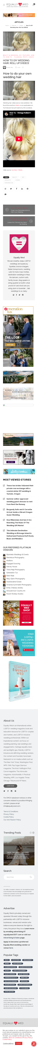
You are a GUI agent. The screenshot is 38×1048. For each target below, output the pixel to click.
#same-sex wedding (11, 988)
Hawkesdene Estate (13, 582)
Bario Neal (10, 576)
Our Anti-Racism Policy (12, 820)
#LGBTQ (7, 970)
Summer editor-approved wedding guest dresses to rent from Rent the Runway (19, 501)
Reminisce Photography (15, 558)
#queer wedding (10, 984)
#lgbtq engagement (20, 970)
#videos (18, 180)
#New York (24, 977)
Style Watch (23, 208)
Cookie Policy (9, 817)
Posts (25, 57)
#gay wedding (17, 963)
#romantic (8, 180)
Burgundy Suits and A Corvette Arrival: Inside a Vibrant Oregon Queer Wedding (19, 512)
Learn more (10, 786)
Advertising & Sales (12, 938)
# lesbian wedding (10, 967)
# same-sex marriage (25, 984)
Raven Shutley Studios (14, 594)
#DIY (23, 177)
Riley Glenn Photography (15, 579)
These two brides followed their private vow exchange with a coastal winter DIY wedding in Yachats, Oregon (20, 490)
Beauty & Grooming (10, 55)
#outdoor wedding (11, 981)
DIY (20, 55)
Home (7, 25)
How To (14, 208)
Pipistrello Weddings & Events (17, 554)
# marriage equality (11, 977)
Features (14, 25)
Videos (21, 25)
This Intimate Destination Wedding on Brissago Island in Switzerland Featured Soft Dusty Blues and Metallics (20, 535)
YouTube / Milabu (17, 170)
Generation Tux (12, 573)
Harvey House (11, 567)
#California (16, 960)
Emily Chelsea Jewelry (14, 588)
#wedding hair (9, 182)
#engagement (28, 960)
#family (7, 963)
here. (11, 948)
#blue (6, 960)
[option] (19, 850)
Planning (18, 57)
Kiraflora (9, 561)
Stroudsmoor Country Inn (15, 591)
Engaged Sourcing (13, 564)
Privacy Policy (9, 814)
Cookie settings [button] (8, 1043)
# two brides (24, 988)
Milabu (18, 105)
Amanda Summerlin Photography (18, 585)
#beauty (14, 177)
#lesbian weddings (25, 967)
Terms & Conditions (11, 811)
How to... (9, 57)
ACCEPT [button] (18, 1043)
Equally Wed (9, 67)
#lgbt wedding (23, 974)
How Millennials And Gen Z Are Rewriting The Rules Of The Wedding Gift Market (19, 522)
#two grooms (9, 991)
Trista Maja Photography (15, 570)
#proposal (24, 981)
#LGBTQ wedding (10, 974)
